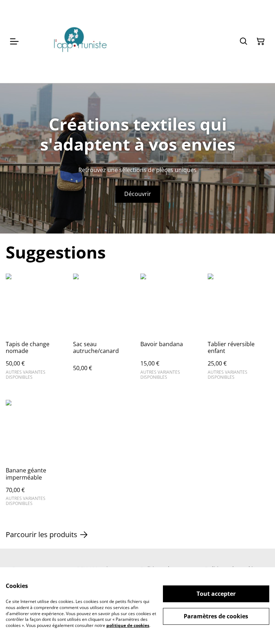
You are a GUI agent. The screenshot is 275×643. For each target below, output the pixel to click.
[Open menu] (14, 41)
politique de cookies (127, 625)
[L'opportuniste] (79, 41)
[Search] (243, 41)
